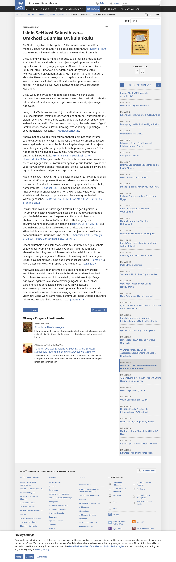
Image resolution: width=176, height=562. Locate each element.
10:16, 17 (93, 223)
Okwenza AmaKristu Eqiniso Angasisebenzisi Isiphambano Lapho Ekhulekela (138, 352)
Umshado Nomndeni (28, 506)
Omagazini (53, 501)
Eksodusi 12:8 (49, 188)
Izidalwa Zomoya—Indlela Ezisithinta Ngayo (138, 196)
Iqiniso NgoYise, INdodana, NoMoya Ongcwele (137, 340)
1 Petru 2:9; (41, 238)
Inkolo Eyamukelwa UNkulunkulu (136, 254)
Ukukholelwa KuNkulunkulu (30, 518)
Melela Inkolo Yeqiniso (131, 263)
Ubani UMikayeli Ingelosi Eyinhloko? (137, 420)
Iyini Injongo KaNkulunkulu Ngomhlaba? (140, 123)
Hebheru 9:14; (79, 223)
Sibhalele (82, 499)
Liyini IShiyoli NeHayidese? (133, 389)
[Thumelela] (152, 14)
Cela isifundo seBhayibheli (89, 495)
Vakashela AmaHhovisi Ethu (89, 503)
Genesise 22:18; (82, 235)
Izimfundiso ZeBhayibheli (29, 477)
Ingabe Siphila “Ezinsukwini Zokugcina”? (139, 185)
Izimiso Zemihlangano (57, 509)
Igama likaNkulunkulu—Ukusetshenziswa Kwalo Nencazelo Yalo (140, 305)
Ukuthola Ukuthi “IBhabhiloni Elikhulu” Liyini (139, 431)
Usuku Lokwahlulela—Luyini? (134, 398)
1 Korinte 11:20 (97, 48)
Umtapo (19, 14)
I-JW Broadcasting (56, 521)
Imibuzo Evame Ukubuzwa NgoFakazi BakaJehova (89, 490)
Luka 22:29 (89, 263)
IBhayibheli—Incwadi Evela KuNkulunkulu (140, 113)
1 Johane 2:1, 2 (31, 202)
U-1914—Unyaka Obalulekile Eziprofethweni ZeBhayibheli (134, 409)
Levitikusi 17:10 (81, 155)
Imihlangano (84, 507)
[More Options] (157, 14)
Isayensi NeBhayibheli (28, 522)
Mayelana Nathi (85, 484)
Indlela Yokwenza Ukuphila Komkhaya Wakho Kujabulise (138, 243)
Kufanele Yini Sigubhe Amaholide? (136, 451)
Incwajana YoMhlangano (58, 505)
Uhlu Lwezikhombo (56, 513)
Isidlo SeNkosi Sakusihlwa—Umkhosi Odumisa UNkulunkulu (139, 365)
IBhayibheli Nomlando (28, 526)
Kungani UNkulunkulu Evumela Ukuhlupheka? (135, 209)
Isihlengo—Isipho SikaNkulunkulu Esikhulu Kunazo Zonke (136, 143)
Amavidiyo (53, 524)
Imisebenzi (83, 519)
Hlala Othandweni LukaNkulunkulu (137, 295)
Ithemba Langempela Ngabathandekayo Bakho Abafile (140, 165)
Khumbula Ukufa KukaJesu (49, 327)
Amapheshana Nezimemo (59, 494)
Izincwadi (30, 14)
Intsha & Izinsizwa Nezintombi (31, 510)
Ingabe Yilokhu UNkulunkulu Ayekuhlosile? (134, 94)
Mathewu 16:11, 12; (58, 199)
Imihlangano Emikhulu (87, 515)
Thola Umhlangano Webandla (141, 483)
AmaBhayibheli (55, 482)
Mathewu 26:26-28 (68, 130)
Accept (19, 556)
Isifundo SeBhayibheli (28, 492)
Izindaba (82, 477)
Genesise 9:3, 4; (62, 155)
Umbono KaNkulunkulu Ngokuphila (137, 232)
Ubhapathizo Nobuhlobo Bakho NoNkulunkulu (135, 284)
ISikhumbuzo (84, 511)
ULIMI (126, 21)
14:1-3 (72, 238)
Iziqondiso (53, 517)
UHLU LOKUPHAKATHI (140, 85)
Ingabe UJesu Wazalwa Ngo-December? (139, 442)
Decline (29, 556)
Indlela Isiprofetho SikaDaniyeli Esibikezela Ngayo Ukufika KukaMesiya (139, 318)
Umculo (52, 528)
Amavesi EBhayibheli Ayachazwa (32, 489)
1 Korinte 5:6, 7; (79, 199)
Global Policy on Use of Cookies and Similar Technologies (96, 546)
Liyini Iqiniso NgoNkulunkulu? (134, 104)
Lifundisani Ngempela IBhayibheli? (51, 14)
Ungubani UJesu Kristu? (131, 132)
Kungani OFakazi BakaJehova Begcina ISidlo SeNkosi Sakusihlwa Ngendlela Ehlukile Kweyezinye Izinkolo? (64, 350)
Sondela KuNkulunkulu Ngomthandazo (139, 273)
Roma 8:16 (98, 260)
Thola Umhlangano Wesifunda (117, 490)
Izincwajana (53, 490)
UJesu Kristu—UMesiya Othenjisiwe (137, 329)
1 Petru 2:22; (96, 199)
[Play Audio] (146, 14)
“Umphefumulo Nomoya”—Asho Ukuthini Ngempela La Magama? (140, 378)
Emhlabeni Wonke (86, 526)
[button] (68, 9)
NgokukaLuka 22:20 (34, 159)
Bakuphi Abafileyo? (129, 154)
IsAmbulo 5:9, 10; (58, 238)
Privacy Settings (43, 549)
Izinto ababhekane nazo (88, 522)
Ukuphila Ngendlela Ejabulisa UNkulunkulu (134, 221)
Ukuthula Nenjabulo (27, 503)
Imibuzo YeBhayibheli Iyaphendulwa (28, 483)
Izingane (23, 514)
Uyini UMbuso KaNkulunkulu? (134, 176)
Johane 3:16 (77, 299)
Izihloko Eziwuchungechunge (60, 498)
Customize (42, 556)
